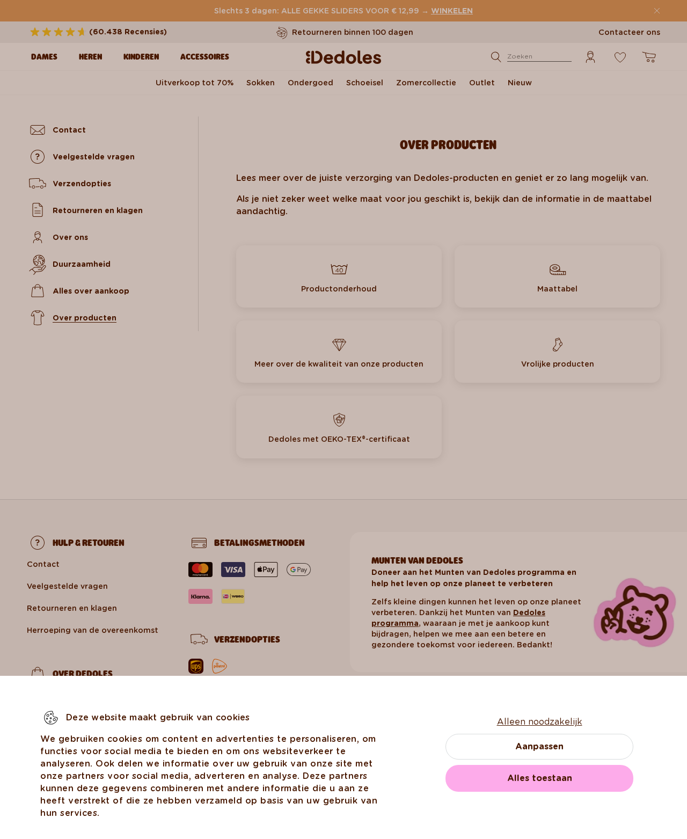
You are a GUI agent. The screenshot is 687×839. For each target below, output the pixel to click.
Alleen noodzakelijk (539, 722)
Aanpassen (539, 746)
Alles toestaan (539, 778)
